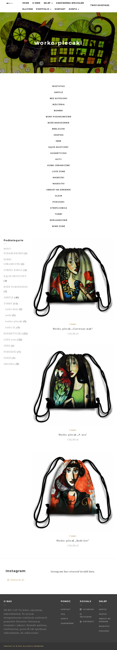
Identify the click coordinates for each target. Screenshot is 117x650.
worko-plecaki (13, 321)
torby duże (11, 309)
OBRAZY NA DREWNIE (58, 190)
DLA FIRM (27, 9)
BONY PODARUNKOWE (58, 117)
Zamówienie (67, 623)
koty (58, 159)
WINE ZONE (58, 226)
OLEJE (58, 196)
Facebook (88, 609)
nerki (8, 315)
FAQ (63, 614)
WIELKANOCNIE (58, 220)
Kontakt (60, 9)
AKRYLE (58, 92)
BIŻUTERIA (59, 104)
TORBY (58, 214)
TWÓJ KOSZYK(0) (99, 5)
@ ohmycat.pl (15, 579)
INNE (58, 141)
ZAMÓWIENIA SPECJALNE (70, 3)
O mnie (36, 3)
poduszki (104, 631)
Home (25, 3)
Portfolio (43, 9)
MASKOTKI (59, 183)
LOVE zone (58, 171)
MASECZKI (58, 177)
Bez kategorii (58, 98)
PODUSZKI (58, 202)
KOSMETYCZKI (58, 153)
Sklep (47, 3)
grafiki (103, 614)
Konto (73, 9)
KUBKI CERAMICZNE (58, 165)
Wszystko (58, 86)
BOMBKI (58, 110)
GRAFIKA (59, 135)
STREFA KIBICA (58, 208)
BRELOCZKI (58, 129)
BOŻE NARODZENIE (58, 123)
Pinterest (88, 622)
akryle (102, 609)
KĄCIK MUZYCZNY (58, 147)
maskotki (104, 626)
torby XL (10, 327)
